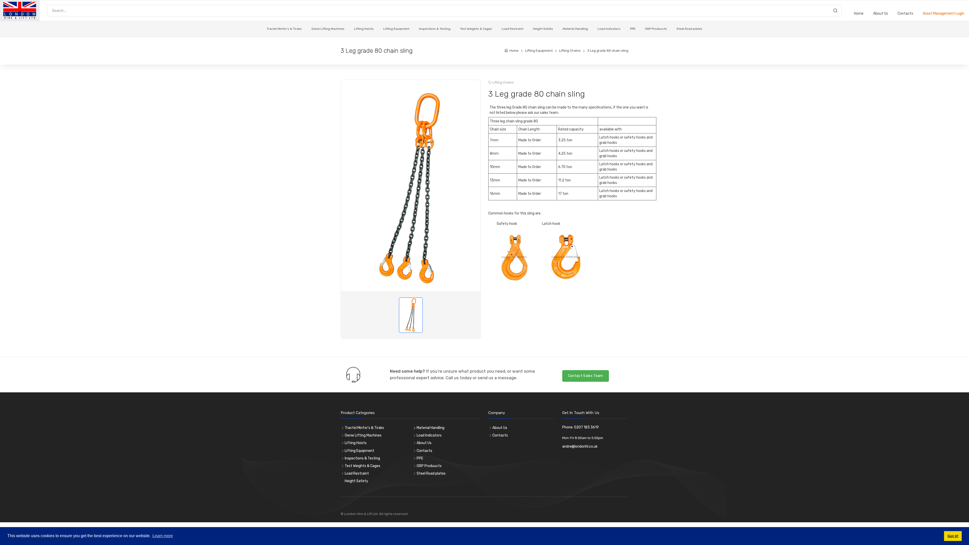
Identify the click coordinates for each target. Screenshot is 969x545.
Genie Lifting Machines (327, 29)
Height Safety (543, 29)
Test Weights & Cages (476, 29)
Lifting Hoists (364, 29)
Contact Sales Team (585, 376)
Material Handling (575, 29)
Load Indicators (609, 29)
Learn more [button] (162, 536)
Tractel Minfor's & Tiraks (284, 29)
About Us (880, 13)
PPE (632, 29)
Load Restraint (512, 29)
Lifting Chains (570, 50)
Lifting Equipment (396, 29)
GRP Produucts (656, 29)
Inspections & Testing (434, 29)
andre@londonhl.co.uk (580, 446)
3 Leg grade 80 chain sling (607, 50)
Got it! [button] (953, 536)
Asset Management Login (943, 13)
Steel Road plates (689, 29)
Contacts (905, 13)
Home (859, 13)
